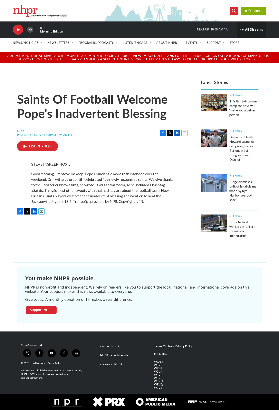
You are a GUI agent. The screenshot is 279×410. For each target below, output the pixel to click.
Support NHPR (41, 310)
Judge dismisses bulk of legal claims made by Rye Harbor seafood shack (242, 191)
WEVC (158, 365)
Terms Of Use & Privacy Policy (173, 346)
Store (235, 42)
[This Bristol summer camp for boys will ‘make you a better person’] (214, 102)
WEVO (158, 381)
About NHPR (166, 42)
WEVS (158, 387)
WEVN (158, 378)
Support (255, 11)
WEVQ (158, 384)
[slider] (36, 29)
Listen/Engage (135, 42)
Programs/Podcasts (96, 42)
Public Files (161, 354)
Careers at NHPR (111, 364)
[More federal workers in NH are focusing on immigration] (214, 223)
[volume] (30, 29)
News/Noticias (26, 42)
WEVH (158, 371)
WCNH (158, 361)
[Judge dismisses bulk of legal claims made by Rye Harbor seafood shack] (214, 183)
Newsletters (58, 42)
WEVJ (158, 374)
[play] (18, 29)
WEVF (158, 368)
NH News (235, 95)
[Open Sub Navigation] (41, 42)
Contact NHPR (109, 346)
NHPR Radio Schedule (114, 355)
